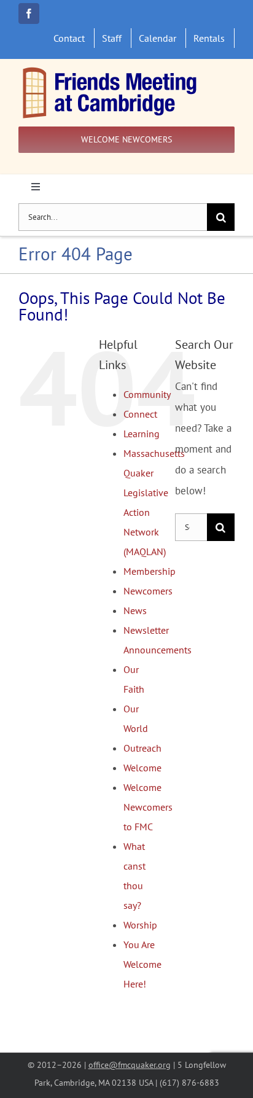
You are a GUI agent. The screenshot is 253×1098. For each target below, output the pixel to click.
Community (147, 394)
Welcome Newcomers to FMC (148, 807)
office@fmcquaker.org (129, 1064)
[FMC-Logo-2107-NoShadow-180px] (110, 70)
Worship (140, 925)
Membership (149, 571)
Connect (140, 414)
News (135, 610)
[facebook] (28, 13)
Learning (141, 433)
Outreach (142, 748)
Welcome (142, 767)
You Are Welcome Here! (142, 964)
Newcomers (148, 591)
